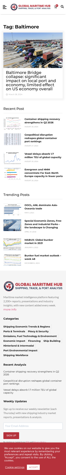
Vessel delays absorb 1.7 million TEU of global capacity (43, 155)
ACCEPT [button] (33, 467)
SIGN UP (11, 435)
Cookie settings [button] (14, 467)
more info (9, 309)
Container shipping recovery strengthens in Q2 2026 (42, 121)
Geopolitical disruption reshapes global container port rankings (41, 138)
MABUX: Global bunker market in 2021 (39, 241)
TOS (28, 442)
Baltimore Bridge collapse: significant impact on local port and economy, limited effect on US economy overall (31, 80)
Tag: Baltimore (21, 27)
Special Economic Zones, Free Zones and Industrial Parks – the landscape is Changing (43, 224)
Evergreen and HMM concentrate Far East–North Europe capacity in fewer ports (44, 173)
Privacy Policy (39, 442)
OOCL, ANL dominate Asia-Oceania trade (41, 207)
